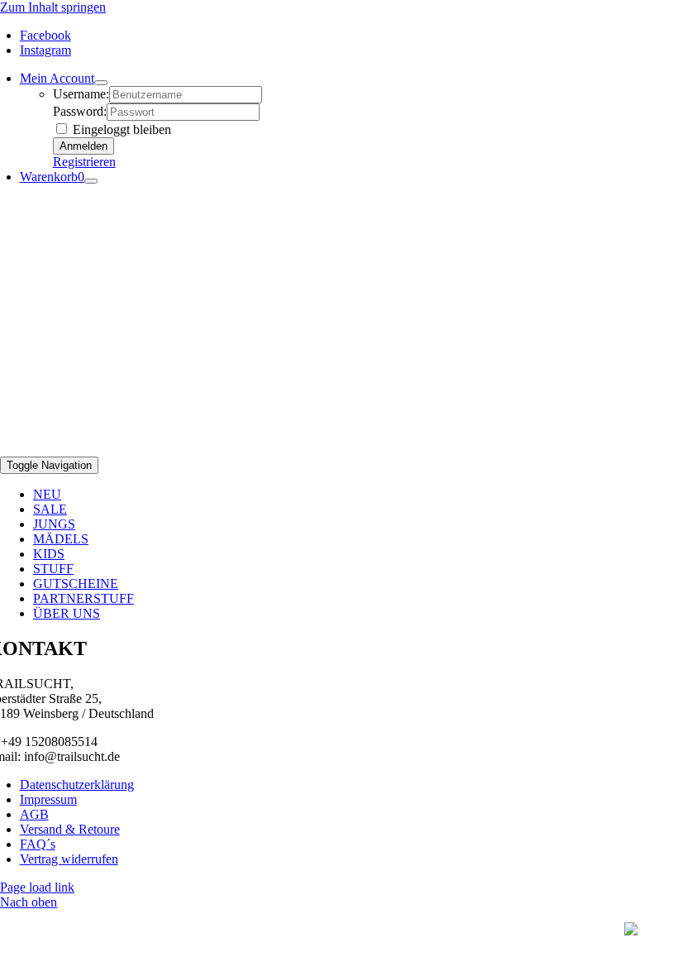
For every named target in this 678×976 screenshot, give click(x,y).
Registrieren (84, 162)
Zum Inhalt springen (53, 7)
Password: (80, 111)
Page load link (37, 887)
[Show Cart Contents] (91, 181)
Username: (81, 94)
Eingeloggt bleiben (120, 129)
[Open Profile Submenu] (100, 82)
